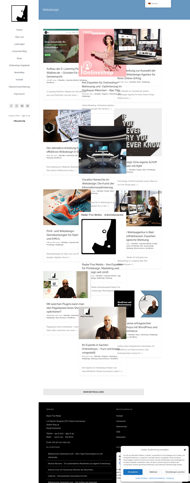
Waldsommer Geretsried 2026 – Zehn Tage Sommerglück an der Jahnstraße (75, 455)
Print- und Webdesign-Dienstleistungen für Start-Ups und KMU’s (65, 234)
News (139, 82)
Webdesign (86, 96)
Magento (105, 94)
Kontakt (119, 416)
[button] (185, 450)
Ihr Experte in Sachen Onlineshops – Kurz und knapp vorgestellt (101, 348)
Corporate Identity (72, 80)
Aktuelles (61, 80)
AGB (118, 432)
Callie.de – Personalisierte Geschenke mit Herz (67, 476)
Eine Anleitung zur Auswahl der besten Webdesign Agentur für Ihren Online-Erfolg (136, 74)
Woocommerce (139, 248)
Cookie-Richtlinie (141, 478)
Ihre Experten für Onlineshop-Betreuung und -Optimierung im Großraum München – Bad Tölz (102, 86)
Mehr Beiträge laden (93, 392)
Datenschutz (121, 426)
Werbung (129, 172)
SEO (141, 246)
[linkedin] (27, 106)
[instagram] (17, 106)
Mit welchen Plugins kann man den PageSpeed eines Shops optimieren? (65, 307)
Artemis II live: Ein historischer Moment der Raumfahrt (70, 470)
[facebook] (11, 106)
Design (139, 170)
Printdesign (151, 170)
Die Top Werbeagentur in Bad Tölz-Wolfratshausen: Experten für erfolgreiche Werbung (136, 236)
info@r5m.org (19, 121)
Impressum (170, 478)
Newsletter (121, 437)
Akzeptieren (133, 472)
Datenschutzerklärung (157, 478)
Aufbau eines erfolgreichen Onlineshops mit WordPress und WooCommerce (137, 327)
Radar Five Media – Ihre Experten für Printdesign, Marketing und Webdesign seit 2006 (102, 268)
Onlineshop (70, 155)
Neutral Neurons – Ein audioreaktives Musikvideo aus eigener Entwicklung (79, 464)
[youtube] (22, 106)
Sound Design (149, 246)
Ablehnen (153, 472)
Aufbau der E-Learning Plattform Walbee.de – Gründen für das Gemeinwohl (67, 72)
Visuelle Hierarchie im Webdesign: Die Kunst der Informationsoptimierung (98, 183)
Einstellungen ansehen (175, 472)
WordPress (50, 82)
